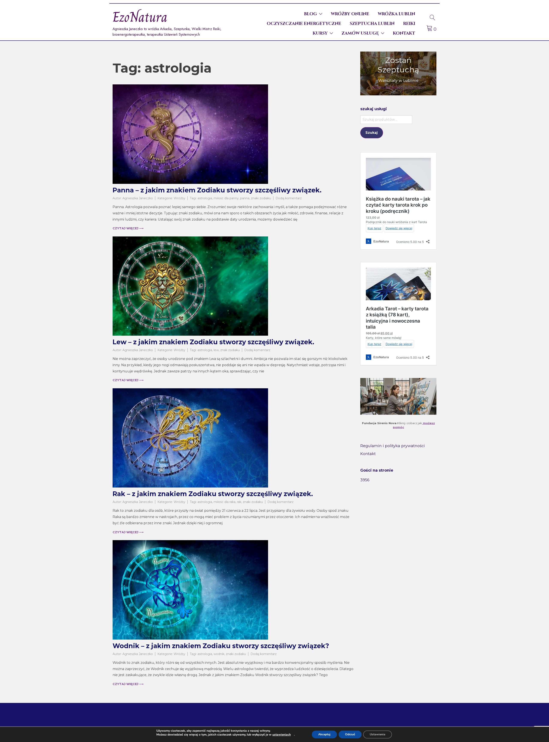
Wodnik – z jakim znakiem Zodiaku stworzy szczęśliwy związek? (221, 646)
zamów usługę (360, 33)
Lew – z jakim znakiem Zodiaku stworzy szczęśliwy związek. (213, 342)
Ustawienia (377, 734)
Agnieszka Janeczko (137, 198)
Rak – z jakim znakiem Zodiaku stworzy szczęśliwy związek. (213, 494)
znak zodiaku (230, 350)
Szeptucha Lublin (372, 23)
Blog (310, 14)
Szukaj (371, 133)
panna (244, 198)
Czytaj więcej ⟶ (128, 228)
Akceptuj (324, 734)
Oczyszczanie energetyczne (304, 23)
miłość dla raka (224, 502)
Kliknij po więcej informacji (398, 87)
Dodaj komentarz (289, 198)
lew (216, 350)
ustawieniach (281, 735)
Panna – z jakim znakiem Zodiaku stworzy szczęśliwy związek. (217, 190)
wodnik (219, 654)
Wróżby (179, 198)
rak (239, 502)
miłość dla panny (226, 198)
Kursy (320, 33)
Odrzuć (350, 734)
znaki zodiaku (261, 198)
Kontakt (404, 33)
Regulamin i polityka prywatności (392, 445)
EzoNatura (140, 17)
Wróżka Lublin (396, 14)
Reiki (409, 23)
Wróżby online (350, 14)
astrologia (205, 198)
